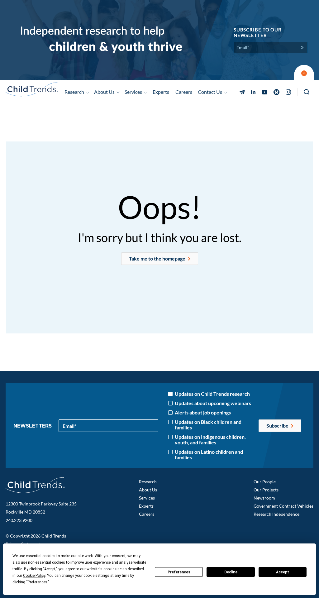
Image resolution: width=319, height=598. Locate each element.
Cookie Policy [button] (34, 575)
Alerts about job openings (203, 412)
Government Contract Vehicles (283, 506)
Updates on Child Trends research (212, 394)
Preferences (179, 572)
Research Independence (276, 514)
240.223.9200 (19, 520)
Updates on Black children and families (208, 424)
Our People (265, 481)
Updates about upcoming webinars (213, 403)
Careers (183, 92)
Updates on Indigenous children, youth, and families (210, 439)
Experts (161, 92)
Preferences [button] (37, 582)
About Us (148, 489)
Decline (230, 572)
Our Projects (266, 489)
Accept (282, 572)
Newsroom (264, 497)
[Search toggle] (307, 92)
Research (148, 481)
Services (147, 497)
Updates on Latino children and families (209, 454)
